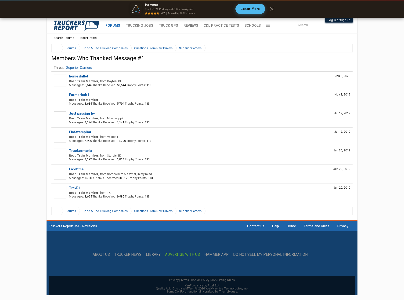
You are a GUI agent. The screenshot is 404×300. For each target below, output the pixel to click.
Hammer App (216, 254)
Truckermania (80, 151)
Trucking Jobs (139, 25)
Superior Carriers (79, 68)
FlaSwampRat (80, 132)
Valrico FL (113, 137)
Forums (112, 25)
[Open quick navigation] (346, 48)
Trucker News (127, 254)
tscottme (76, 169)
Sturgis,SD (114, 155)
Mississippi (115, 118)
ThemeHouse (228, 291)
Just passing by (82, 113)
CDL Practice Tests (221, 25)
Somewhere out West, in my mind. (130, 174)
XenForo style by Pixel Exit (202, 285)
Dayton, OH (114, 81)
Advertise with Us (182, 254)
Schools (253, 25)
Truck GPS (168, 25)
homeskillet (78, 76)
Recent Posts (88, 38)
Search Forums (64, 38)
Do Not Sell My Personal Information (270, 254)
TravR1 (75, 188)
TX (109, 192)
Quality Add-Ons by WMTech (202, 288)
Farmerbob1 (79, 95)
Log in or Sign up (339, 20)
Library (153, 254)
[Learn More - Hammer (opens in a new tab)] (202, 9)
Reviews (191, 25)
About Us (101, 254)
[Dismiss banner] (272, 9)
